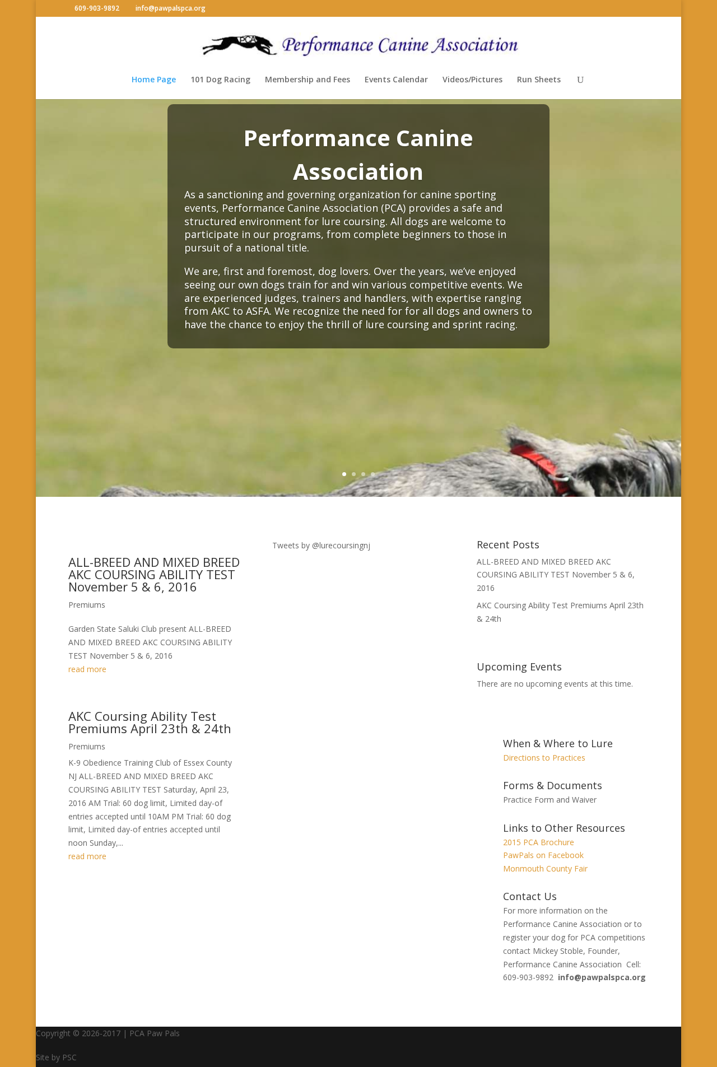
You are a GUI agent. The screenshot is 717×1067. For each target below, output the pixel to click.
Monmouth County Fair (545, 868)
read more (87, 669)
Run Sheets (539, 80)
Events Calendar (396, 80)
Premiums (86, 604)
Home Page (154, 80)
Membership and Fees (307, 80)
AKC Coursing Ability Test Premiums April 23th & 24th (149, 722)
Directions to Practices (544, 757)
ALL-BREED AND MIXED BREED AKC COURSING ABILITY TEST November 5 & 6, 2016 (154, 574)
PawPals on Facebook (543, 855)
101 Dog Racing (220, 80)
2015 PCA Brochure (538, 842)
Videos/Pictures (472, 80)
